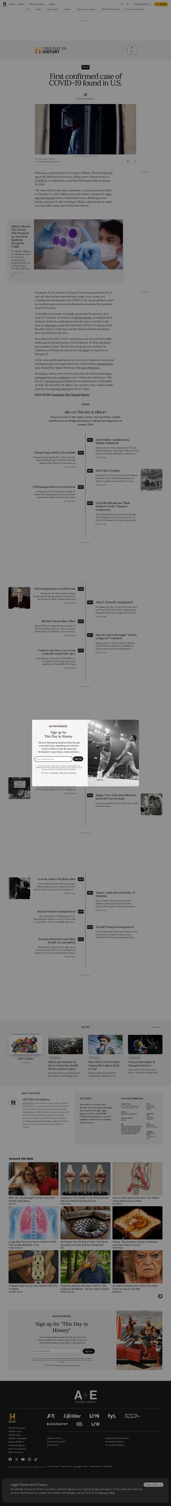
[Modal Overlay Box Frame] (85, 753)
